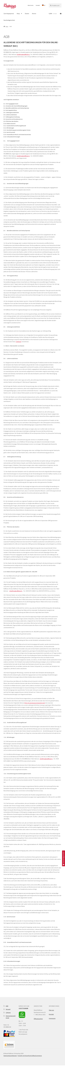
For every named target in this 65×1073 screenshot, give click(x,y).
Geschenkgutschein (63, 857)
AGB (7, 1006)
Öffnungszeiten (38, 1019)
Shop (18, 13)
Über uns (51, 1010)
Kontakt (38, 5)
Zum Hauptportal (9, 13)
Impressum (52, 1018)
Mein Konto (30, 5)
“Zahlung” (18, 341)
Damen (27, 13)
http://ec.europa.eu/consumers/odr (34, 703)
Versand (8, 1009)
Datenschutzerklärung (10, 1055)
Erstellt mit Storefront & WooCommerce (30, 1055)
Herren (34, 13)
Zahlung (8, 1012)
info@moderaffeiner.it (23, 54)
